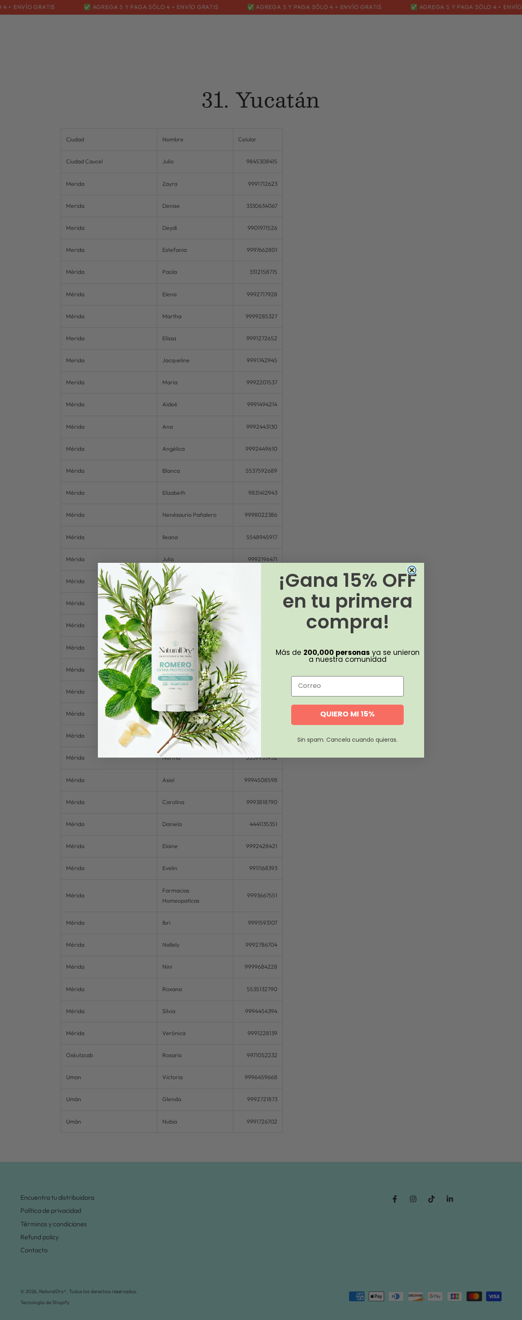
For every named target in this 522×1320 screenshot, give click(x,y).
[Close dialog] (412, 570)
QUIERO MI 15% (347, 714)
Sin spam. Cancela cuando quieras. (347, 740)
